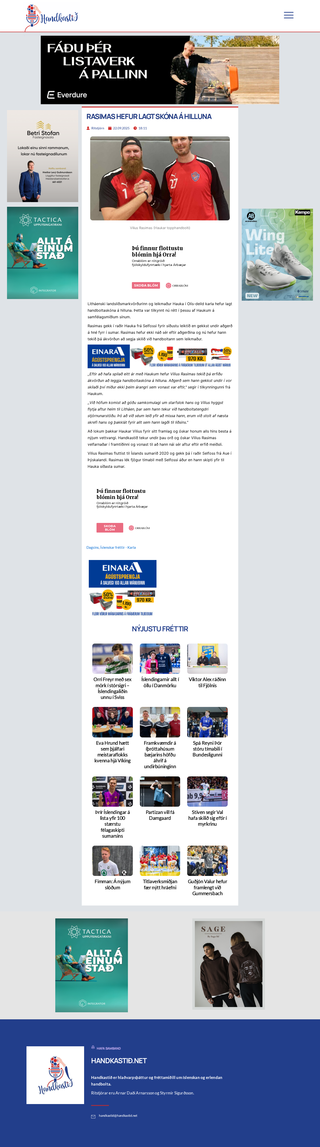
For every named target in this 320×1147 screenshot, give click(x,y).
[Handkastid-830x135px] (160, 356)
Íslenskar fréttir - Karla (118, 547)
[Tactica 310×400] (42, 252)
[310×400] (277, 254)
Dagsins (92, 547)
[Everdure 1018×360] (160, 69)
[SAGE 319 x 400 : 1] (228, 963)
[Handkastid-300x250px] (122, 588)
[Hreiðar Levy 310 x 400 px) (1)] (42, 155)
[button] (289, 15)
